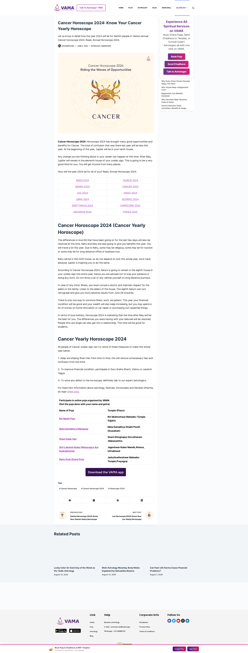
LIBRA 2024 (82, 199)
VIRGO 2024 (130, 193)
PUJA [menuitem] (130, 8)
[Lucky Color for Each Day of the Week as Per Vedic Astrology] (57, 541)
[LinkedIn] (142, 500)
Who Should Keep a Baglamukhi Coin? (174, 88)
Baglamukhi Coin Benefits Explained (172, 94)
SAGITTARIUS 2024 (82, 205)
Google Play (179, 649)
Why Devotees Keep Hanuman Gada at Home (174, 100)
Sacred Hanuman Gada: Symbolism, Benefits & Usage (173, 106)
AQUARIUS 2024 (82, 211)
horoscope (106, 46)
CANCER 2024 (130, 186)
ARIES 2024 (82, 180)
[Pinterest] (118, 500)
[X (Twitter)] (94, 500)
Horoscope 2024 (116, 488)
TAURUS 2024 (130, 180)
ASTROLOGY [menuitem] (143, 8)
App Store (193, 649)
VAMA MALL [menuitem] (166, 8)
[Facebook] (70, 500)
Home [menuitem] (121, 8)
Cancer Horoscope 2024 (92, 488)
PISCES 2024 (130, 211)
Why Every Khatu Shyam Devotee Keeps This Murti (175, 82)
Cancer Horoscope (68, 488)
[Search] (193, 8)
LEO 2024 (82, 193)
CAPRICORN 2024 (130, 205)
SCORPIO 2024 (130, 199)
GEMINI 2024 (82, 186)
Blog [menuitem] (154, 8)
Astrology (95, 46)
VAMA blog (73, 391)
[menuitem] (182, 8)
